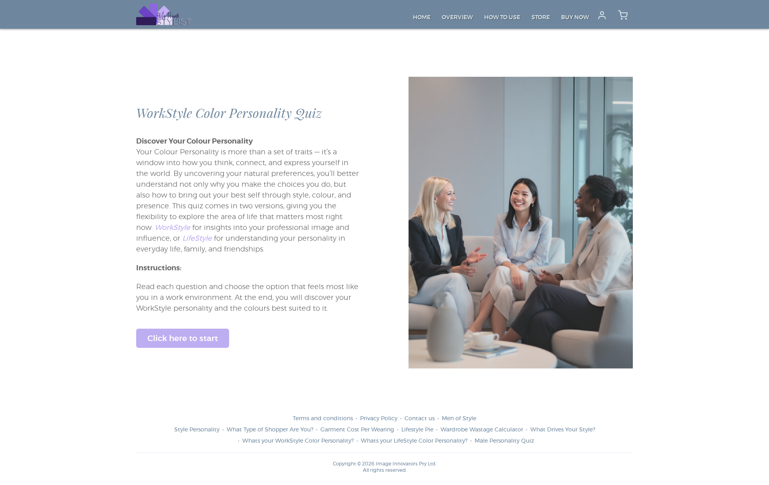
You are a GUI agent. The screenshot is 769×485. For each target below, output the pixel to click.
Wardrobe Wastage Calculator (482, 430)
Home (422, 17)
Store (540, 17)
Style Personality (196, 430)
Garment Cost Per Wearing (357, 430)
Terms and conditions (323, 418)
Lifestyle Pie (417, 430)
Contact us (420, 418)
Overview (457, 17)
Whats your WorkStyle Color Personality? (298, 441)
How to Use (502, 17)
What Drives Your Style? (562, 430)
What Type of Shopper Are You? (270, 430)
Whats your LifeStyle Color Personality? (414, 441)
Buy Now (575, 17)
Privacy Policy (378, 418)
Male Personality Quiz (504, 441)
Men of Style (459, 418)
